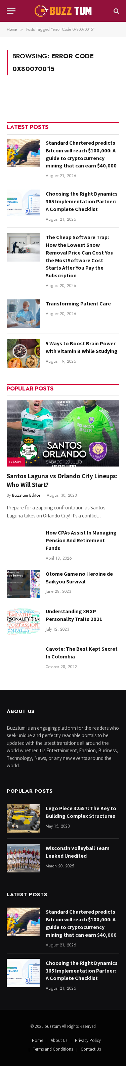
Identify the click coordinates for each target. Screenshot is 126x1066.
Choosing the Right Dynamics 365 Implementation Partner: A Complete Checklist (82, 201)
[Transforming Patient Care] (23, 313)
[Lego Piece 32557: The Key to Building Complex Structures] (23, 818)
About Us (59, 1040)
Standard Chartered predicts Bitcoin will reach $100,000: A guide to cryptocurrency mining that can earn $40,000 (81, 154)
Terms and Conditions (53, 1049)
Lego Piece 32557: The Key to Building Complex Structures (81, 812)
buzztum (53, 1026)
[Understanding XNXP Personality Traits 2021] (23, 621)
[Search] (115, 10)
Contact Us (91, 1049)
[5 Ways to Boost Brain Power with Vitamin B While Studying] (23, 353)
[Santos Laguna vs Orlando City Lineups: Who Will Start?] (63, 433)
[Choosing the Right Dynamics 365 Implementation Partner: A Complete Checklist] (23, 204)
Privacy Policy (88, 1040)
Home (37, 1040)
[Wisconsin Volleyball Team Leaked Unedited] (23, 858)
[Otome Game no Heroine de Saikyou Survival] (23, 584)
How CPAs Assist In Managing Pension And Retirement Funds (81, 540)
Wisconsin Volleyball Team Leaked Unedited (78, 852)
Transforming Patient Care (78, 303)
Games (16, 462)
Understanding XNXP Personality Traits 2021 (74, 615)
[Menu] (11, 10)
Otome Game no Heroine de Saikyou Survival (79, 577)
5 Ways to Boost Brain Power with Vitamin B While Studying (82, 347)
